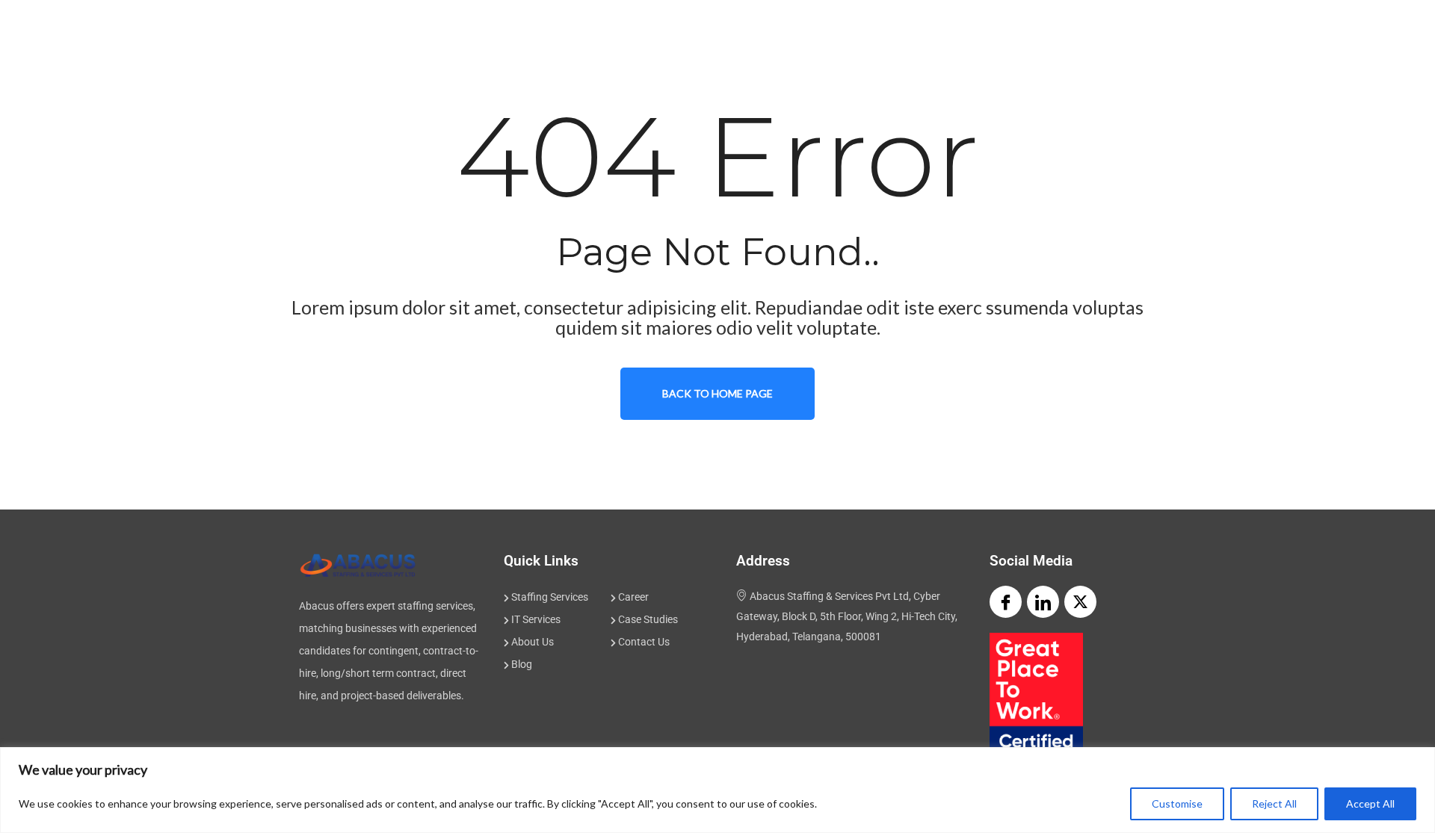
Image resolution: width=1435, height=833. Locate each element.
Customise (1177, 803)
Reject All (1274, 803)
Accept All (1370, 803)
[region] (717, 790)
